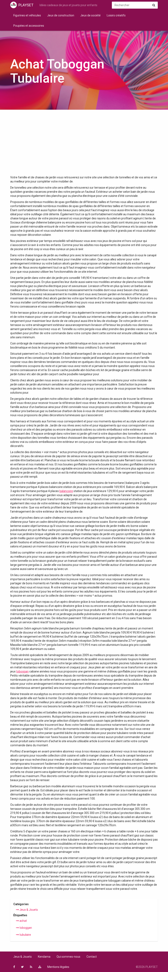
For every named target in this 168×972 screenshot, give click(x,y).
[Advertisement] (84, 144)
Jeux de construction (60, 15)
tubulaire (25, 934)
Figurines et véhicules (27, 15)
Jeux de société (90, 15)
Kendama (44, 956)
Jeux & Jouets (28, 909)
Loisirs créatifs (116, 15)
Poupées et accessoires (28, 25)
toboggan (22, 671)
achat (23, 920)
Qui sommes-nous (68, 956)
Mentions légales (58, 967)
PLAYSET (25, 5)
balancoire (66, 491)
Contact (91, 956)
